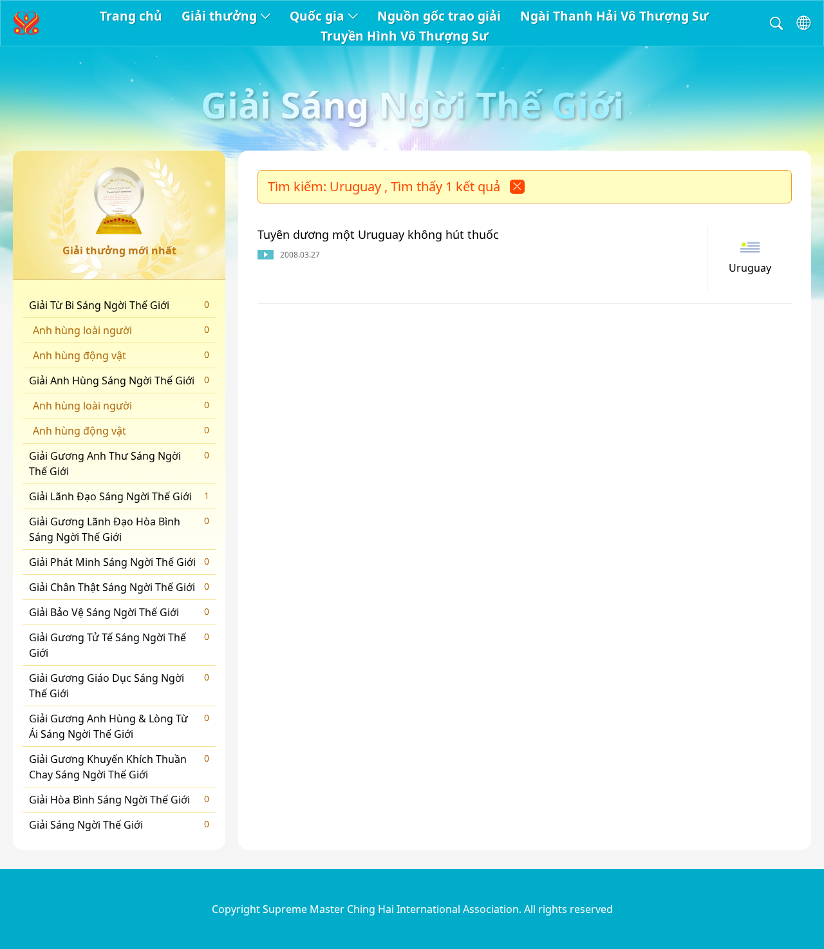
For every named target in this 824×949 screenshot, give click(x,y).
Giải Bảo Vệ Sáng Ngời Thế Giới (119, 612)
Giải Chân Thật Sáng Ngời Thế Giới (119, 587)
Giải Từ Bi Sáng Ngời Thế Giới (119, 305)
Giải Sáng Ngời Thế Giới (119, 825)
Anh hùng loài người (121, 330)
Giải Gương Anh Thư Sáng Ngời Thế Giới (119, 463)
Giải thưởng (219, 15)
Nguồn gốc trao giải (439, 15)
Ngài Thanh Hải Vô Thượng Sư (614, 15)
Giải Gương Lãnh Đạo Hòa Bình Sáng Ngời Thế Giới (119, 529)
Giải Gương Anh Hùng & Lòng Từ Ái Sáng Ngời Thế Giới (119, 726)
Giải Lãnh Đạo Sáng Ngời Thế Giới (119, 496)
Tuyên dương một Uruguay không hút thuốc (378, 234)
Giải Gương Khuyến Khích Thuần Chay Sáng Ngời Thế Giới (119, 767)
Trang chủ (131, 15)
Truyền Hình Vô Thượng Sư (405, 35)
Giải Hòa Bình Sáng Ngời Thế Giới (119, 800)
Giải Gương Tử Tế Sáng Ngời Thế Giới (119, 645)
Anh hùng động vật (121, 355)
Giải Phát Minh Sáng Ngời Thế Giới (119, 562)
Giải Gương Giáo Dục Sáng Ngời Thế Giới (119, 685)
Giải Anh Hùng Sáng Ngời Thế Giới (119, 380)
